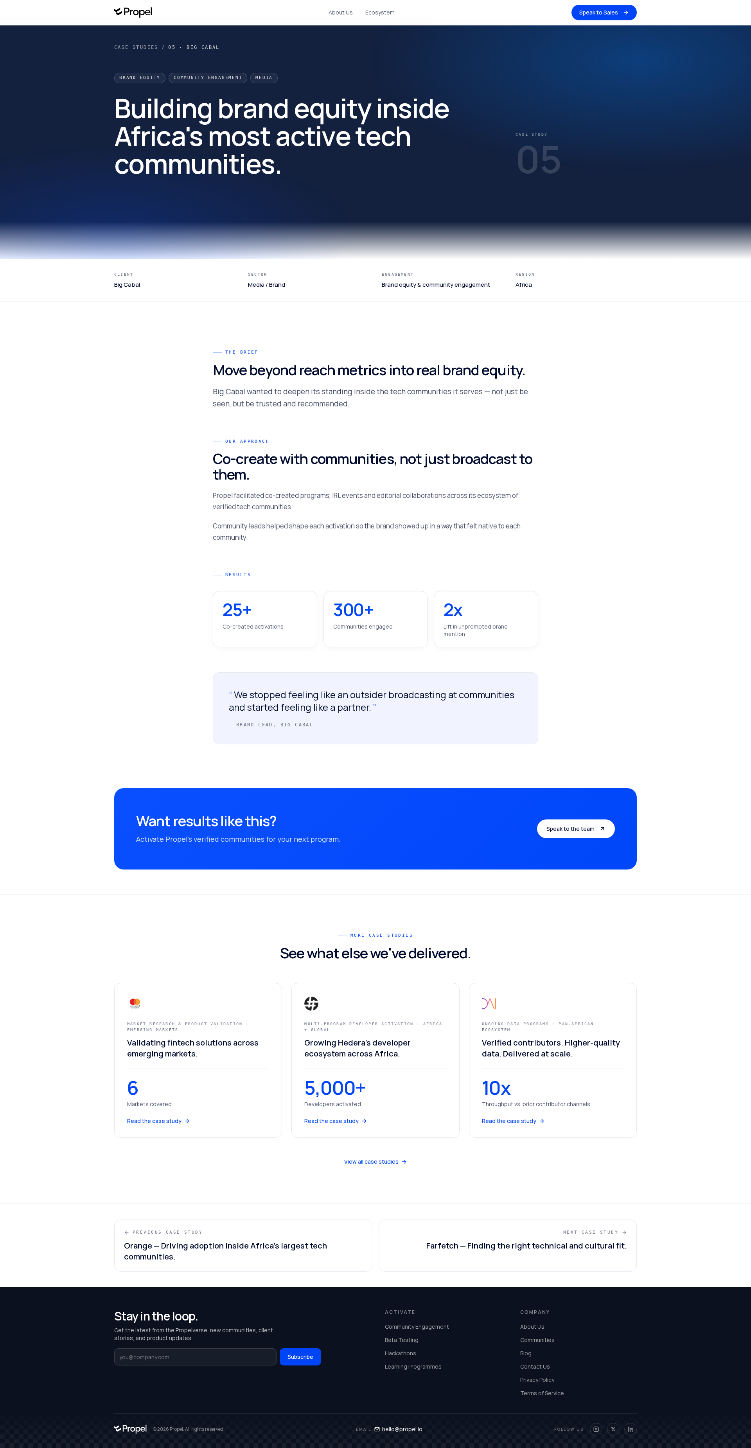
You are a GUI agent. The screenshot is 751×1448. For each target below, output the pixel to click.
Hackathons (400, 1353)
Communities (537, 1340)
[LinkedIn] (630, 1429)
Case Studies (136, 47)
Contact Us (535, 1366)
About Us (341, 12)
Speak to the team (570, 828)
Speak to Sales (598, 12)
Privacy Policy (537, 1379)
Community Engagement (417, 1326)
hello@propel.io (402, 1429)
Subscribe (300, 1356)
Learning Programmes (413, 1366)
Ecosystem (380, 12)
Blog (526, 1353)
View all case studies (371, 1161)
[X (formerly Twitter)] (613, 1429)
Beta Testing (402, 1340)
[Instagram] (596, 1429)
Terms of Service (542, 1393)
